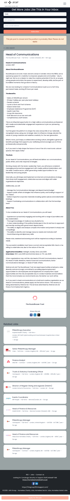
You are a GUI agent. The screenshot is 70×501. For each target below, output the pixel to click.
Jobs (32, 475)
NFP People (15, 400)
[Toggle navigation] (64, 3)
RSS (27, 475)
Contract (22, 363)
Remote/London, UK (35, 400)
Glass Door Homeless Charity (21, 437)
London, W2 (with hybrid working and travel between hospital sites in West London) (35, 336)
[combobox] (35, 14)
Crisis (14, 351)
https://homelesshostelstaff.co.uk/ (35, 480)
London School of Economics (21, 388)
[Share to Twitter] (38, 315)
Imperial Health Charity (19, 332)
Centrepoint (16, 374)
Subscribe (35, 32)
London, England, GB (31, 351)
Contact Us (40, 475)
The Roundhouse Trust (13, 58)
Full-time (25, 58)
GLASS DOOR (16, 411)
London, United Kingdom (37, 422)
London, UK (43, 388)
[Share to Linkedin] (35, 315)
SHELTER (14, 363)
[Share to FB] (31, 315)
